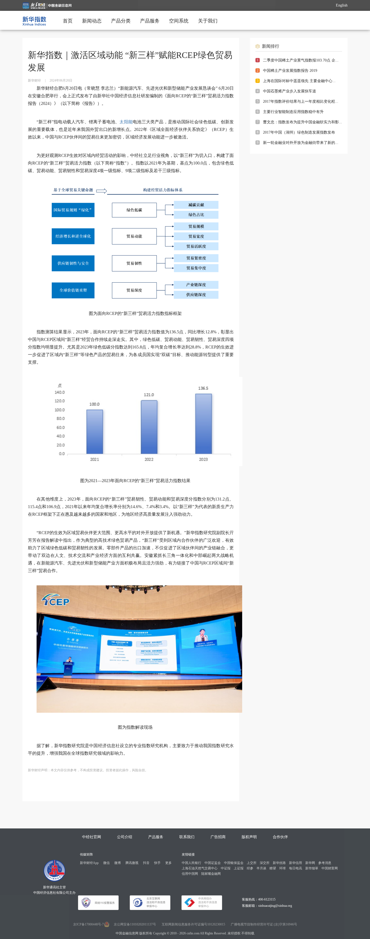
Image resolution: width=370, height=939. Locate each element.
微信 (106, 863)
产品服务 (150, 21)
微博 (117, 863)
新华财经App (89, 863)
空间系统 (179, 21)
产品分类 (121, 21)
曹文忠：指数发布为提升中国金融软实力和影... (302, 122)
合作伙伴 (280, 837)
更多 (168, 863)
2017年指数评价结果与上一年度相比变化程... (300, 101)
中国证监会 (213, 863)
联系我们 (186, 837)
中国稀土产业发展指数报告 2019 (290, 71)
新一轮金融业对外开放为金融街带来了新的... (300, 143)
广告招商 (218, 837)
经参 (250, 868)
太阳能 (126, 122)
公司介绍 (124, 837)
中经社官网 (91, 837)
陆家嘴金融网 (211, 874)
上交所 (252, 863)
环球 (282, 868)
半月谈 (261, 868)
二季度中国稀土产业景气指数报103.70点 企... (301, 60)
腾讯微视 (131, 863)
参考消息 (324, 863)
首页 (68, 21)
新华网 (310, 863)
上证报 (239, 868)
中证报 (226, 868)
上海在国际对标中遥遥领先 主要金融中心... (299, 81)
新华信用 (295, 863)
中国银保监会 (234, 863)
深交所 (265, 863)
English (342, 5)
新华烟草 (311, 868)
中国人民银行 (191, 863)
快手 (157, 863)
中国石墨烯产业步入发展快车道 (289, 91)
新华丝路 (279, 863)
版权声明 (249, 837)
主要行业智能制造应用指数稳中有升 (293, 112)
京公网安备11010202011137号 (135, 924)
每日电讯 (295, 868)
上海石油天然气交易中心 (200, 868)
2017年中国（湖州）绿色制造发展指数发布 (299, 132)
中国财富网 (330, 868)
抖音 (146, 863)
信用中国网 (190, 874)
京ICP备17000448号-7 (88, 924)
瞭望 (273, 868)
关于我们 (208, 21)
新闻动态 (92, 21)
